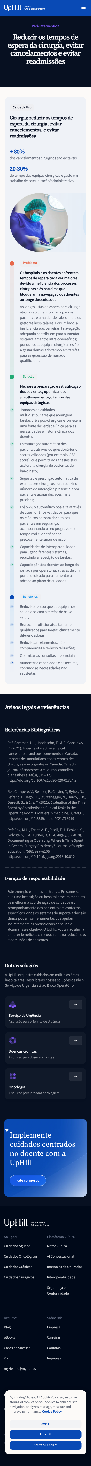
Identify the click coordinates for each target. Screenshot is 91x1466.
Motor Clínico (57, 1246)
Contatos (54, 1348)
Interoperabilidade (61, 1277)
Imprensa (54, 1358)
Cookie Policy (52, 1411)
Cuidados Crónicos (18, 1266)
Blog (7, 1327)
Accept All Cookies (45, 1445)
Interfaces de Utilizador (64, 1266)
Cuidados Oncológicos (21, 1256)
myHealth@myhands (20, 1368)
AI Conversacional (60, 1256)
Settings (45, 1424)
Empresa (53, 1327)
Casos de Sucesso (17, 1348)
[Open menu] (83, 8)
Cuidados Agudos (17, 1246)
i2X (6, 1358)
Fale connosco (28, 1180)
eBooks (9, 1337)
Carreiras (54, 1337)
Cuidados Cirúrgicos (19, 1277)
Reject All (45, 1434)
